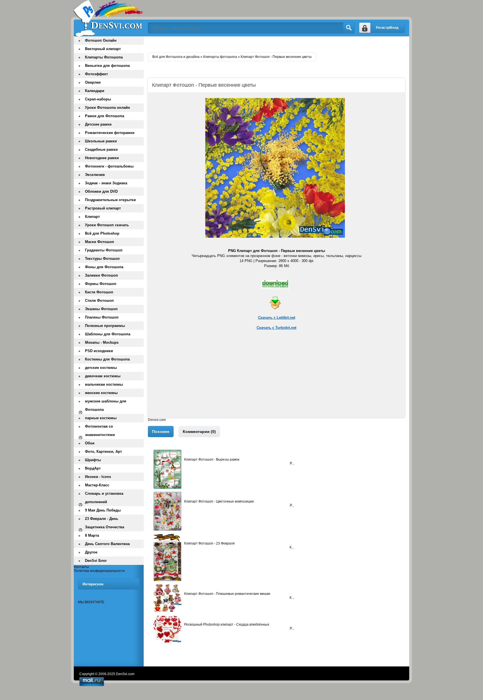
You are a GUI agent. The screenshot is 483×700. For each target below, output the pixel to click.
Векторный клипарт (103, 49)
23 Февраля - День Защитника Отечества (104, 523)
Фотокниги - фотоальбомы (109, 166)
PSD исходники (99, 351)
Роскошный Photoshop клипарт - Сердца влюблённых (226, 624)
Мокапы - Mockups (102, 342)
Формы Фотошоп (100, 284)
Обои (89, 443)
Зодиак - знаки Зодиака (106, 183)
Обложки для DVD (101, 191)
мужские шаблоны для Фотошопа (105, 405)
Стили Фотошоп (99, 300)
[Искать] (349, 28)
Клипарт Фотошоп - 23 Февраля (209, 543)
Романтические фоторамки (109, 133)
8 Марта (92, 535)
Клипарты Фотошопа (104, 57)
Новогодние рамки (102, 158)
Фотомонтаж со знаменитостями (100, 430)
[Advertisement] (276, 379)
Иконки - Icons (98, 477)
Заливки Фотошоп (101, 275)
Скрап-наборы (98, 99)
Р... (292, 628)
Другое (91, 552)
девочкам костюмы (102, 376)
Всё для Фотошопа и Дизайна (109, 18)
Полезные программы (105, 326)
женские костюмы (101, 393)
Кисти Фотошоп (99, 292)
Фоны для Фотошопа (104, 267)
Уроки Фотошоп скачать (107, 225)
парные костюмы (101, 418)
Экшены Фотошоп (101, 309)
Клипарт (92, 217)
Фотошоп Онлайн (101, 40)
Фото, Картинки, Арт (103, 451)
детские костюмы (101, 368)
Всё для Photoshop (102, 233)
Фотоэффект (96, 74)
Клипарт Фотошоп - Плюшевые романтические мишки (227, 594)
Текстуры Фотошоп (102, 258)
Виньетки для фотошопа (107, 65)
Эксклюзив (95, 175)
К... (292, 547)
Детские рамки (98, 124)
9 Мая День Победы (103, 510)
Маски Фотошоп (99, 242)
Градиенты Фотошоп (103, 250)
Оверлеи (93, 82)
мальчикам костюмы (104, 384)
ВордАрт (93, 468)
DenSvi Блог (96, 560)
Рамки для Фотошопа (104, 116)
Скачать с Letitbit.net (276, 317)
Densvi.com (157, 420)
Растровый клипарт (103, 208)
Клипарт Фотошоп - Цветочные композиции (219, 501)
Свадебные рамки (101, 149)
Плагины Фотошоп (102, 317)
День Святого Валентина (107, 544)
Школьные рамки (101, 141)
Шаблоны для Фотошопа (107, 334)
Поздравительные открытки (110, 200)
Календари (94, 91)
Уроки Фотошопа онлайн (107, 107)
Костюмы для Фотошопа (107, 359)
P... (292, 463)
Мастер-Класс (97, 485)
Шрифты (93, 460)
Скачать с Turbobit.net (276, 328)
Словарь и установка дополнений (104, 497)
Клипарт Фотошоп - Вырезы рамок (211, 459)
